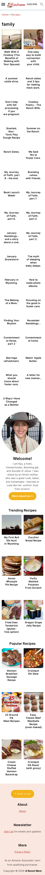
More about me (21, 496)
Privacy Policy (22, 851)
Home (5, 14)
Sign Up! (9, 831)
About (22, 811)
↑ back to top (22, 793)
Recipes (15, 14)
